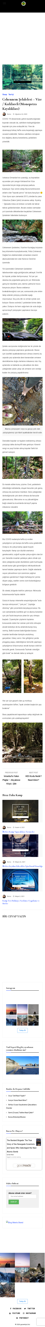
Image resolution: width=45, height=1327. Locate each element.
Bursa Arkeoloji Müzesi (17, 1117)
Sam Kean (11, 1154)
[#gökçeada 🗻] (11, 998)
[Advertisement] (22, 38)
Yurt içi (11, 94)
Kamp (4, 94)
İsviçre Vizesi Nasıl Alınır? (17, 1100)
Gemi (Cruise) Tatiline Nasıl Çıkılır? (21, 1113)
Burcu (9, 114)
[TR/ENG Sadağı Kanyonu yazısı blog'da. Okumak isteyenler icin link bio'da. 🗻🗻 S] (22, 1020)
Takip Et (22, 1030)
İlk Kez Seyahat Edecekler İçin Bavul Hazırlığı (22, 866)
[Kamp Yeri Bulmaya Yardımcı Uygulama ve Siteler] (20, 891)
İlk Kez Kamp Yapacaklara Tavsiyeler (18, 831)
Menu (5, 3)
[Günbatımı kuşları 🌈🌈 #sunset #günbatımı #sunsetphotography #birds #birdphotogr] (22, 1009)
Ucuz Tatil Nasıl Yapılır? (17, 1096)
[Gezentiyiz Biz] (23, 4)
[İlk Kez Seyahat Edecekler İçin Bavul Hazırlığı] (20, 856)
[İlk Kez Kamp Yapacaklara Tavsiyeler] (20, 822)
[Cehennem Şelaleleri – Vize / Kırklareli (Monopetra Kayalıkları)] (22, 89)
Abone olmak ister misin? (20, 1193)
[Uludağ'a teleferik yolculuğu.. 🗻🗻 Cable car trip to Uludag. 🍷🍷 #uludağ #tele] (11, 1020)
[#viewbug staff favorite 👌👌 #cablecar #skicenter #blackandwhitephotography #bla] (22, 998)
